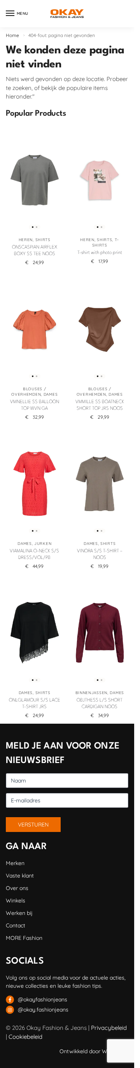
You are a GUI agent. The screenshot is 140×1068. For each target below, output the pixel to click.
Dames (51, 394)
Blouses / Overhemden (28, 391)
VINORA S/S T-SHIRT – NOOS (99, 554)
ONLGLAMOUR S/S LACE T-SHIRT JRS (34, 703)
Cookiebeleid (25, 1036)
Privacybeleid (109, 1027)
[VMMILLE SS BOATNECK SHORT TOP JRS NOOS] (100, 329)
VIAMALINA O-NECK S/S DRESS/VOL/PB (34, 554)
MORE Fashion (24, 937)
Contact (15, 925)
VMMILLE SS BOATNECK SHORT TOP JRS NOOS (99, 405)
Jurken (42, 543)
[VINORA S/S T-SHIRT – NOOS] (100, 483)
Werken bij (19, 912)
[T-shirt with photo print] (100, 180)
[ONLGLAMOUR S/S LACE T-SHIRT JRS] (34, 633)
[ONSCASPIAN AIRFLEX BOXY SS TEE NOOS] (34, 180)
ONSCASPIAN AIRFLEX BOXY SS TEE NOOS (34, 250)
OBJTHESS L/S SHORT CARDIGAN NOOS (99, 703)
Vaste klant (20, 875)
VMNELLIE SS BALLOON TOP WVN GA (34, 405)
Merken (15, 863)
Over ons (17, 888)
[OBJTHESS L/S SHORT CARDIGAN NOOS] (100, 633)
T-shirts (105, 242)
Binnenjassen (91, 692)
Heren (26, 239)
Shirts (43, 239)
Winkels (15, 900)
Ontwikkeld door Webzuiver (94, 1051)
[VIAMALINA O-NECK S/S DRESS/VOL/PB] (34, 483)
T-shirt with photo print (99, 252)
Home (12, 35)
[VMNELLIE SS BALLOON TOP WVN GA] (34, 329)
